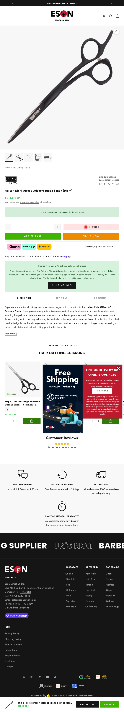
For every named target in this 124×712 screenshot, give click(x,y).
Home (7, 167)
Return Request (12, 655)
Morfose (110, 584)
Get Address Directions (17, 607)
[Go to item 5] (48, 157)
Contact (69, 573)
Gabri (109, 573)
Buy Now (109, 704)
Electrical (90, 590)
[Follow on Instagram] (31, 676)
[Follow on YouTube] (47, 676)
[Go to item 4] (38, 157)
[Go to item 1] (9, 157)
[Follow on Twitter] (23, 676)
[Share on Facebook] (104, 184)
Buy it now (91, 236)
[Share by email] (117, 184)
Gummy (110, 579)
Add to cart (33, 236)
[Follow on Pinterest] (39, 676)
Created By (36, 696)
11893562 (25, 592)
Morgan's (110, 595)
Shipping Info (62, 285)
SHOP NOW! (102, 391)
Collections (91, 606)
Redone (110, 601)
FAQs (68, 595)
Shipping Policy (13, 639)
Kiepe (109, 590)
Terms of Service (13, 644)
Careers (9, 666)
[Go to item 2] (19, 157)
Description (24, 298)
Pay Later (70, 601)
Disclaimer (100, 298)
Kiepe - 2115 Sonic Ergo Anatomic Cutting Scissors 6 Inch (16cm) (22, 403)
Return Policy (11, 650)
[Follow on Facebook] (16, 676)
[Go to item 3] (28, 157)
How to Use (62, 298)
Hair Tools (90, 573)
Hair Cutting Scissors (21, 167)
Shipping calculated (29, 202)
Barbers (89, 584)
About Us (70, 579)
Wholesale (70, 606)
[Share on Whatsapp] (100, 184)
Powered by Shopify (83, 696)
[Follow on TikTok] (55, 676)
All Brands (70, 590)
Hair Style (90, 579)
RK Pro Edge (112, 606)
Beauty (88, 595)
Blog (67, 584)
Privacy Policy (12, 633)
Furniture (89, 601)
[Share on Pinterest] (113, 184)
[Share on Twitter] (109, 184)
